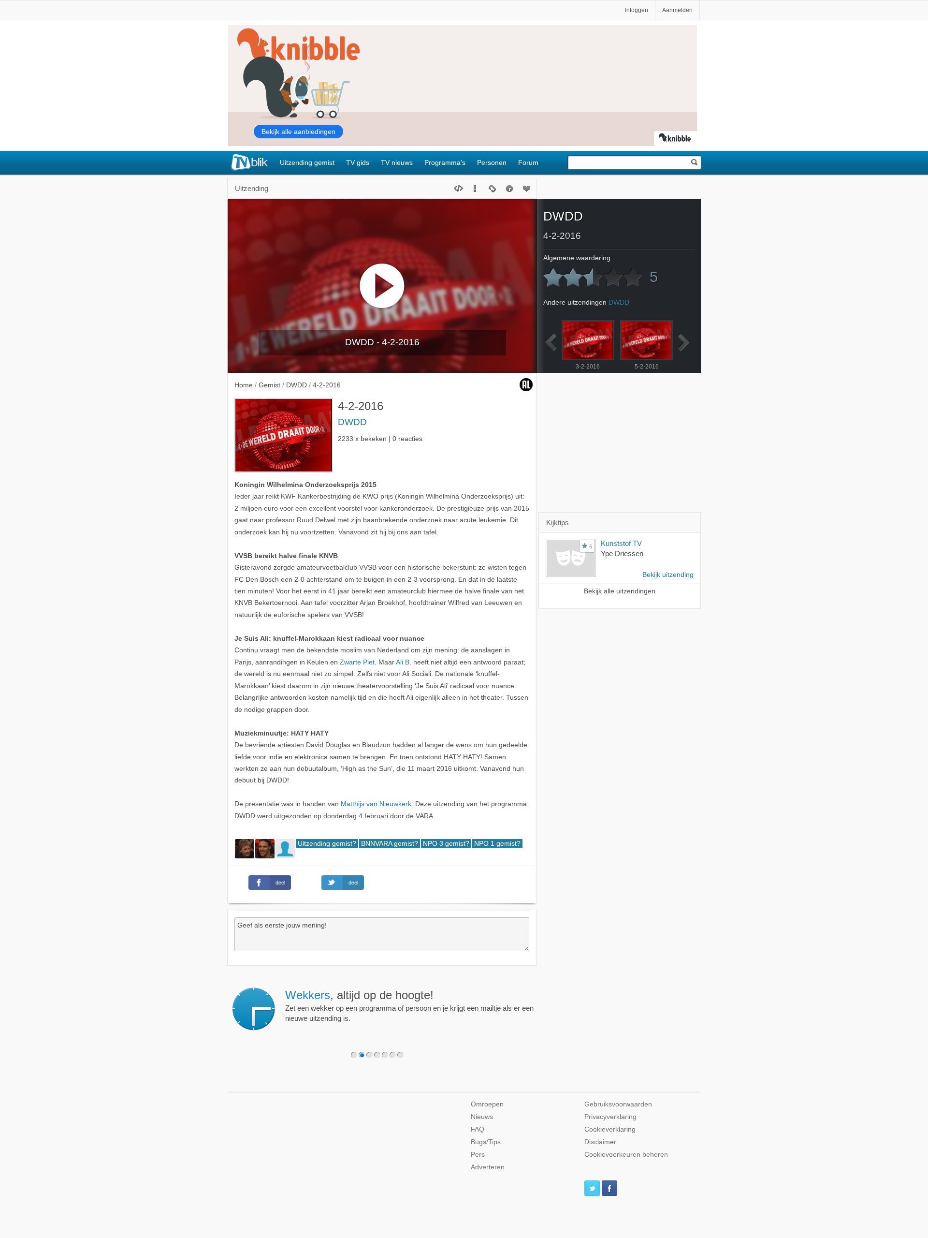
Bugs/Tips (486, 1142)
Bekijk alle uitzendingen (619, 591)
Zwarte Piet (357, 662)
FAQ (477, 1129)
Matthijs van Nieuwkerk (376, 804)
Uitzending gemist (307, 162)
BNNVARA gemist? (389, 843)
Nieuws (482, 1116)
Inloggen (636, 10)
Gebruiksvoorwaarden (618, 1104)
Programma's (444, 162)
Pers (478, 1154)
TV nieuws (397, 162)
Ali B (402, 662)
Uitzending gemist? (327, 843)
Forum (528, 162)
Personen (492, 162)
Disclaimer (600, 1142)
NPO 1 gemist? (497, 843)
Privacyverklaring (610, 1116)
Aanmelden (677, 10)
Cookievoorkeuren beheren (626, 1154)
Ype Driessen (622, 553)
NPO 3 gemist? (446, 843)
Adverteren (488, 1167)
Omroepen (487, 1104)
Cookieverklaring (610, 1129)
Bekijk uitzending (668, 574)
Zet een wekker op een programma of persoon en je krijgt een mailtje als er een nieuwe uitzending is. (409, 1005)
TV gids (357, 162)
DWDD (352, 422)
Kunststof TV (621, 543)
